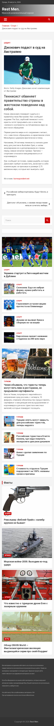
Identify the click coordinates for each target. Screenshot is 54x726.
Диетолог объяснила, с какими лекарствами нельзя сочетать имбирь (27, 204)
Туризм (7, 381)
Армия (8, 513)
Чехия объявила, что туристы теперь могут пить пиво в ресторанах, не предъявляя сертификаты (25, 387)
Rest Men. (11, 9)
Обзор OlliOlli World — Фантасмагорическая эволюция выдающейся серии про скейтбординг (26, 648)
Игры (7, 639)
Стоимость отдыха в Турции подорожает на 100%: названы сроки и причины (33, 471)
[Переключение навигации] (5, 19)
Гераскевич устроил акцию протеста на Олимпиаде (31, 305)
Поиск (47, 220)
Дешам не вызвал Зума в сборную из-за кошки (30, 321)
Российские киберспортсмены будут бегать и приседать (27, 193)
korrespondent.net (21, 178)
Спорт (7, 43)
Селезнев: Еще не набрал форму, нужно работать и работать (30, 290)
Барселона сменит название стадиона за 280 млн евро (31, 337)
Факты (8, 482)
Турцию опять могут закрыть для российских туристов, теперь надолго (32, 423)
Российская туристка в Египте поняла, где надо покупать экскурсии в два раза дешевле (33, 439)
